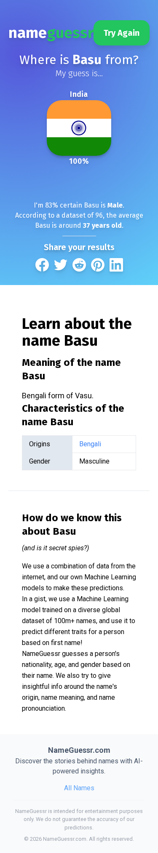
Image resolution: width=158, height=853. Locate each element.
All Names (79, 788)
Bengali (90, 444)
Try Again (121, 33)
